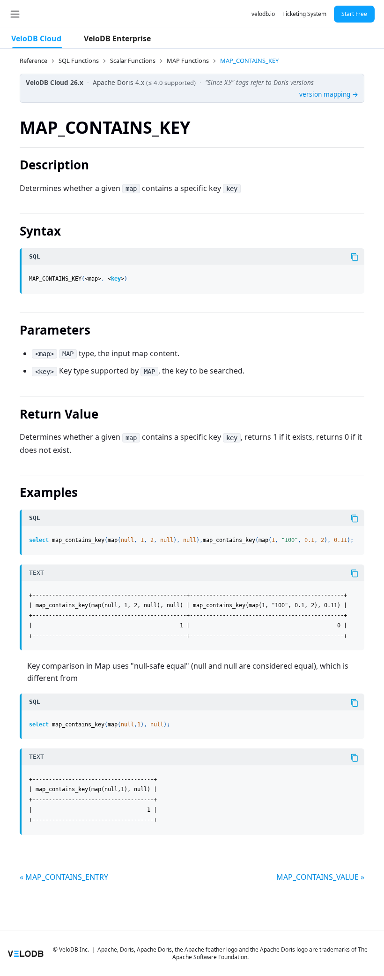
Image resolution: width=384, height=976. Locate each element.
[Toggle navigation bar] (15, 14)
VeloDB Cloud (36, 38)
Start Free (354, 14)
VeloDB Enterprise (117, 38)
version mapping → (328, 94)
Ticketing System (304, 14)
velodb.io (263, 14)
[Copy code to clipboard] (354, 257)
